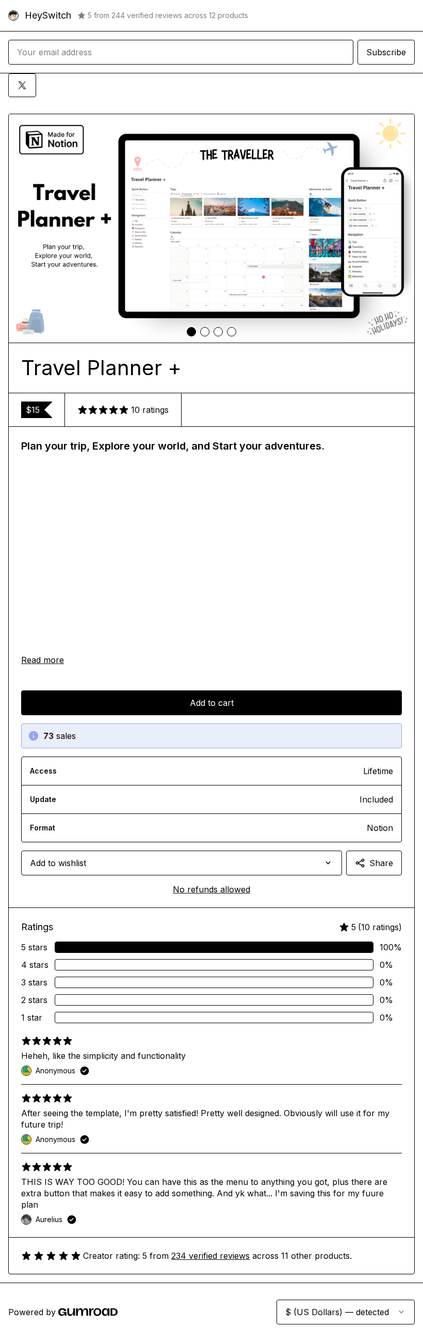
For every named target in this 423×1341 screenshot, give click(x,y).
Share (381, 863)
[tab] (191, 331)
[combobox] (181, 863)
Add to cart (212, 703)
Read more (42, 660)
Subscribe (386, 52)
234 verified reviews (210, 1256)
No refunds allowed (211, 889)
